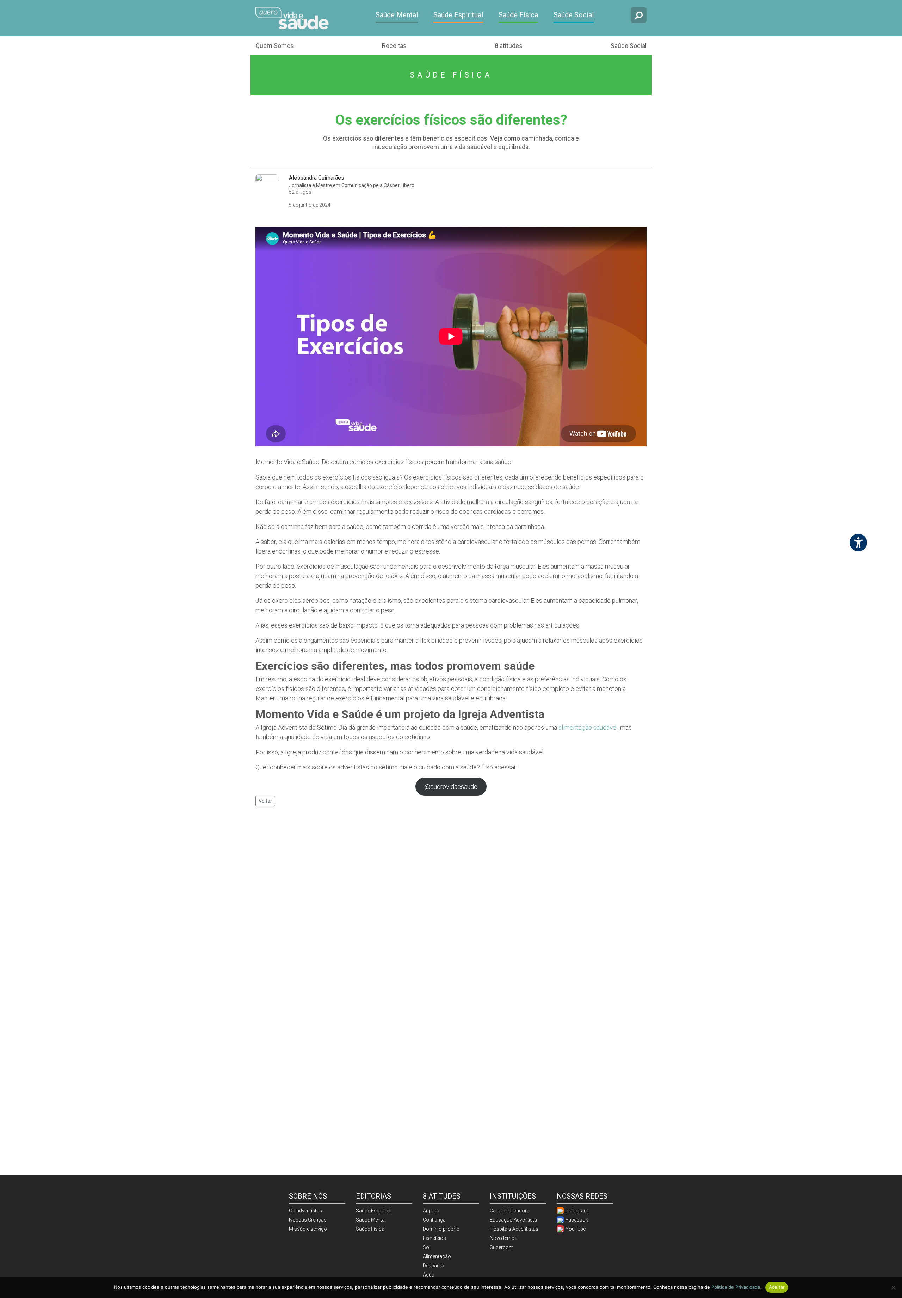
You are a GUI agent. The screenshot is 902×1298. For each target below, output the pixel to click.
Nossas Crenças (308, 1220)
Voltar (265, 801)
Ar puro (431, 1210)
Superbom (501, 1247)
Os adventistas (305, 1210)
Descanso (434, 1265)
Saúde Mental (397, 15)
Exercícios (434, 1238)
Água (428, 1275)
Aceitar (777, 1287)
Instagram (576, 1210)
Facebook (576, 1220)
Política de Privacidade (735, 1287)
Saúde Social (574, 15)
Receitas (394, 45)
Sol (426, 1247)
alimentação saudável (588, 727)
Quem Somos (274, 45)
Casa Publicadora (510, 1210)
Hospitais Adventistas (514, 1229)
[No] (893, 1287)
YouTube (575, 1229)
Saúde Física (518, 15)
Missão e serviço (308, 1229)
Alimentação (437, 1256)
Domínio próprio (441, 1229)
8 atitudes (509, 45)
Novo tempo (504, 1238)
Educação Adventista (513, 1220)
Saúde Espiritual (458, 15)
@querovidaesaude (451, 786)
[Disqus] (451, 903)
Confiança (434, 1220)
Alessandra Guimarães (316, 177)
